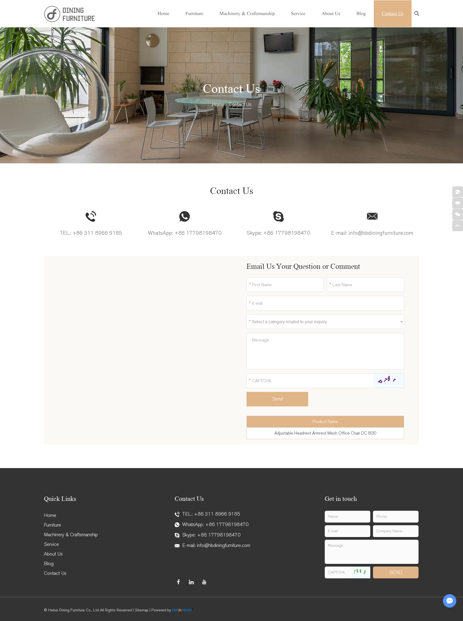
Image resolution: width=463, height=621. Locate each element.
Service (298, 13)
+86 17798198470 (198, 233)
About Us (331, 13)
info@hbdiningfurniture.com (381, 233)
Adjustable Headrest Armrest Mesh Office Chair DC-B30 (325, 433)
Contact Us (393, 13)
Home (163, 13)
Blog (361, 13)
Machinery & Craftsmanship (247, 13)
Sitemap (141, 610)
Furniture (194, 13)
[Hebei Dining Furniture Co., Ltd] (69, 13)
